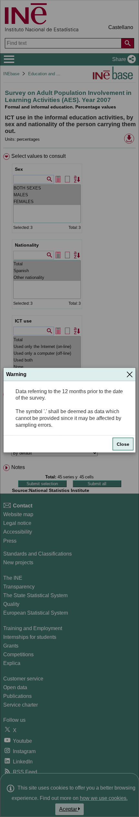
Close (123, 444)
